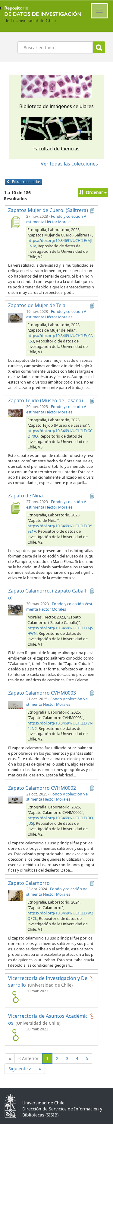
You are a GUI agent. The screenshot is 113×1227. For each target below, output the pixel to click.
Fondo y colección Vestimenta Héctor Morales (56, 219)
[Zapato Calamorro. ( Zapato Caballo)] (15, 609)
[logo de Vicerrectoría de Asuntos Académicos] (15, 1035)
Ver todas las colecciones (69, 163)
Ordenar (94, 192)
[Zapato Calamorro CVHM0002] (15, 800)
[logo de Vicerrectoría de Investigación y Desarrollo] (15, 997)
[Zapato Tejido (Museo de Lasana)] (15, 412)
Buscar (99, 47)
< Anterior (28, 1058)
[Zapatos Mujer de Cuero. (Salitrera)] (15, 222)
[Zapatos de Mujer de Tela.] (15, 317)
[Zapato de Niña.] (15, 507)
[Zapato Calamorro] (15, 895)
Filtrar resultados (26, 181)
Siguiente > (19, 1068)
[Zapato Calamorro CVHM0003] (15, 705)
